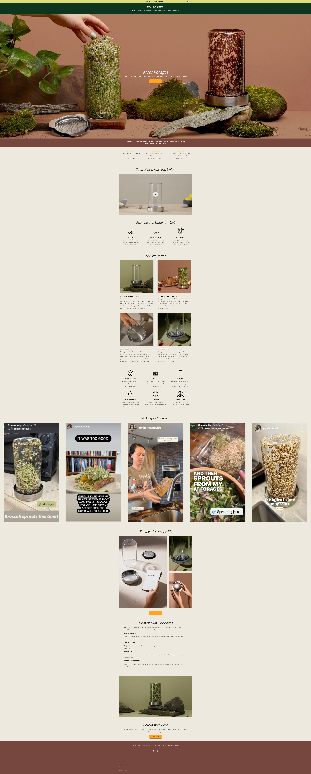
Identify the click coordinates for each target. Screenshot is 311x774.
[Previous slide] (8, 523)
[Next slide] (303, 523)
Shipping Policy (136, 745)
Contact (176, 745)
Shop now (155, 736)
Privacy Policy (157, 745)
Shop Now (155, 81)
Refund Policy (147, 745)
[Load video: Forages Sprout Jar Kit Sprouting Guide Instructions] (155, 194)
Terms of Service (168, 745)
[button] (140, 10)
